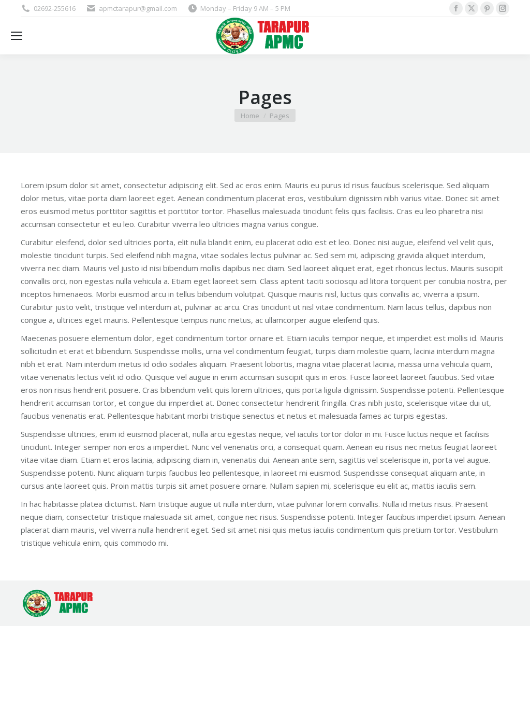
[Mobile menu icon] (16, 36)
